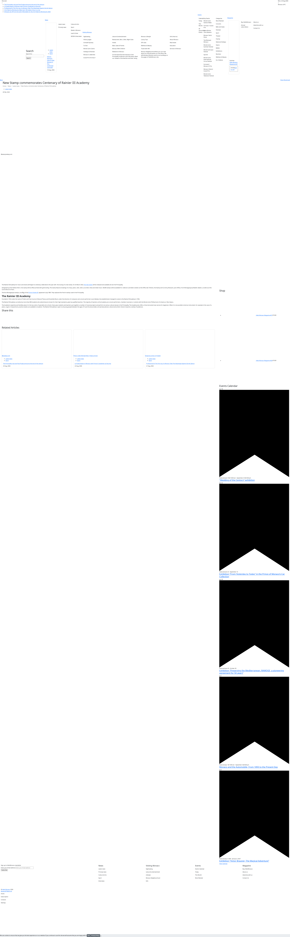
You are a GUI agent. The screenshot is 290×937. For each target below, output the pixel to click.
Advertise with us (247, 875)
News (46, 20)
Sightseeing (149, 869)
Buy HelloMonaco (248, 869)
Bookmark (287, 80)
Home (2, 894)
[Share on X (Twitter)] (108, 315)
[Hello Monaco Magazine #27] (233, 39)
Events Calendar (199, 869)
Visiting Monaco (87, 32)
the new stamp (88, 285)
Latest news (16, 86)
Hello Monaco (6, 889)
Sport (51, 53)
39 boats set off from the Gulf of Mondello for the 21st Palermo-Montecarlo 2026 (27, 12)
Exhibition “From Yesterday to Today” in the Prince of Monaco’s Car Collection (252, 575)
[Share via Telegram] (108, 325)
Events (200, 15)
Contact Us (246, 878)
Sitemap (3, 903)
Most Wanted (199, 878)
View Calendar (223, 864)
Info (147, 881)
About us (245, 872)
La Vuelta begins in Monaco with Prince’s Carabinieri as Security (22, 6)
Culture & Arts (102, 875)
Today (197, 872)
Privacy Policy (95, 935)
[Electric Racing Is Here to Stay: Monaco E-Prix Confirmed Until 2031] (51, 35)
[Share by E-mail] (108, 317)
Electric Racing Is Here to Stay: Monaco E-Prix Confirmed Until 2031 (50, 62)
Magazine (230, 18)
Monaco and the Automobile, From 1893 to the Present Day (248, 767)
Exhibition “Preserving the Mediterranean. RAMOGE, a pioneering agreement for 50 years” (251, 671)
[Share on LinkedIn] (108, 321)
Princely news (102, 872)
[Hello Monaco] (32, 41)
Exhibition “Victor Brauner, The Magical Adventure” (244, 860)
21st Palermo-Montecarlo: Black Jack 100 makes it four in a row (22, 10)
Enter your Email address (8, 868)
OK (88, 935)
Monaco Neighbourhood (153, 878)
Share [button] (282, 80)
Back (1, 80)
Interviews (101, 881)
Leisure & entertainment (153, 872)
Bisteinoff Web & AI (6, 891)
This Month (198, 875)
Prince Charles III (33, 292)
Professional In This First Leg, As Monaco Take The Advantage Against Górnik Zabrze (28, 8)
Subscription (4, 897)
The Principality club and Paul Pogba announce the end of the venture (24, 4)
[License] (13, 891)
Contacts (3, 900)
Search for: (29, 54)
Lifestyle (148, 875)
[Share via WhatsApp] (108, 323)
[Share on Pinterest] (108, 319)
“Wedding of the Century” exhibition (237, 480)
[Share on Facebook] (108, 314)
